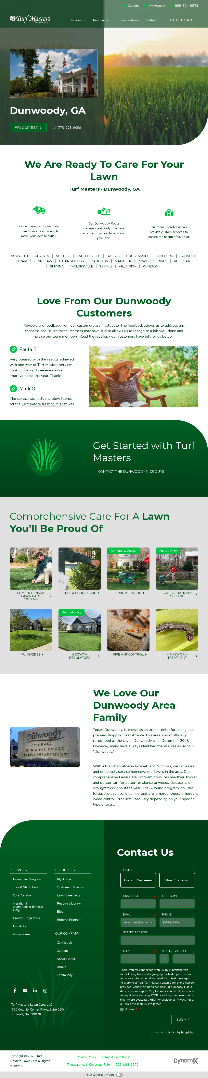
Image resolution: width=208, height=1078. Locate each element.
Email (127, 915)
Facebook (15, 991)
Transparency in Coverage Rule (88, 1065)
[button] (78, 20)
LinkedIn (35, 991)
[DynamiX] (186, 1060)
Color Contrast (119, 1075)
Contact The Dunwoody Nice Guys (131, 472)
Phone (167, 915)
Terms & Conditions (115, 1057)
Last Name (170, 896)
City (126, 951)
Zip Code (181, 951)
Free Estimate (179, 20)
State (166, 951)
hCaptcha (187, 1032)
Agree (131, 1009)
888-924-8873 (186, 5)
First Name (131, 896)
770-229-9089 (69, 127)
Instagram (45, 991)
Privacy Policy (86, 1057)
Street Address (135, 932)
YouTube (25, 991)
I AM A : (128, 870)
